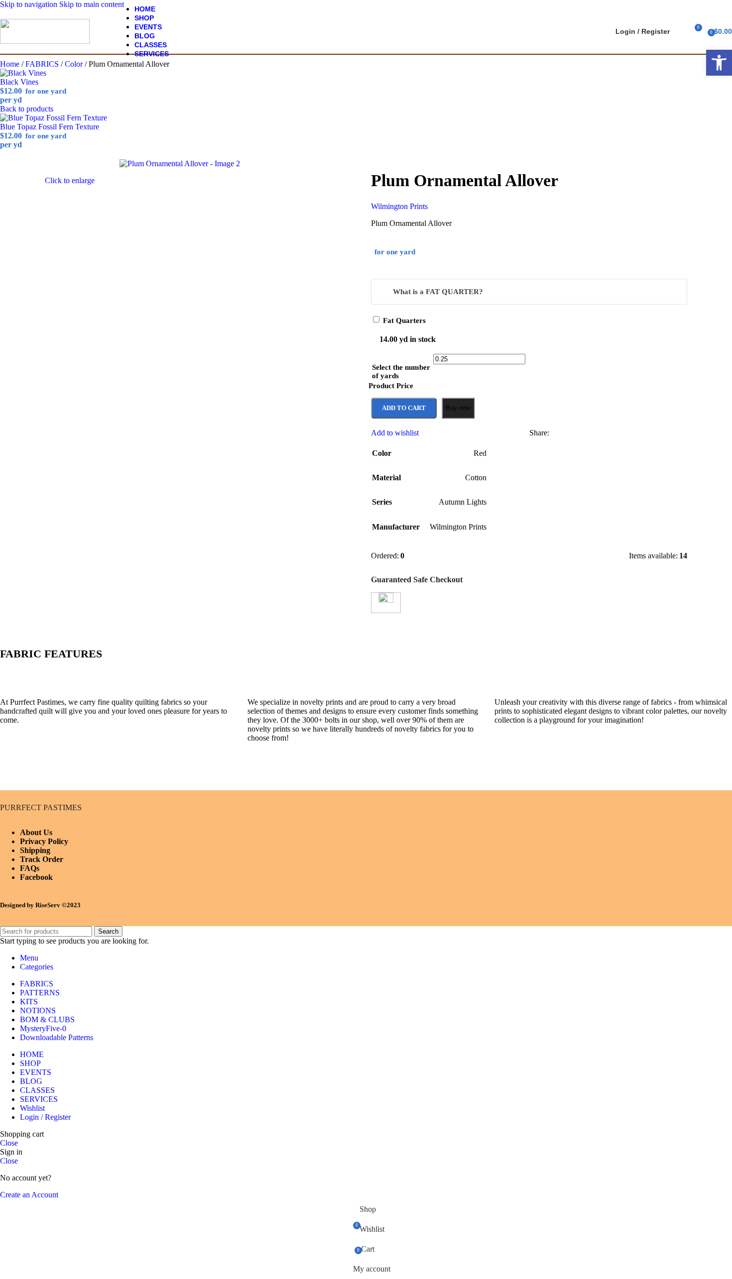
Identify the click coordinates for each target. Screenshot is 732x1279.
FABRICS (43, 64)
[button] (719, 63)
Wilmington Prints (399, 206)
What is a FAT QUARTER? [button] (438, 292)
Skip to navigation (29, 4)
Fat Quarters (404, 320)
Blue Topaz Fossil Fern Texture (49, 126)
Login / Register (45, 1117)
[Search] (680, 31)
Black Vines (19, 82)
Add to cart (404, 408)
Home (10, 64)
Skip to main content (91, 4)
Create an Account (29, 1194)
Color (75, 64)
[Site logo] (45, 41)
